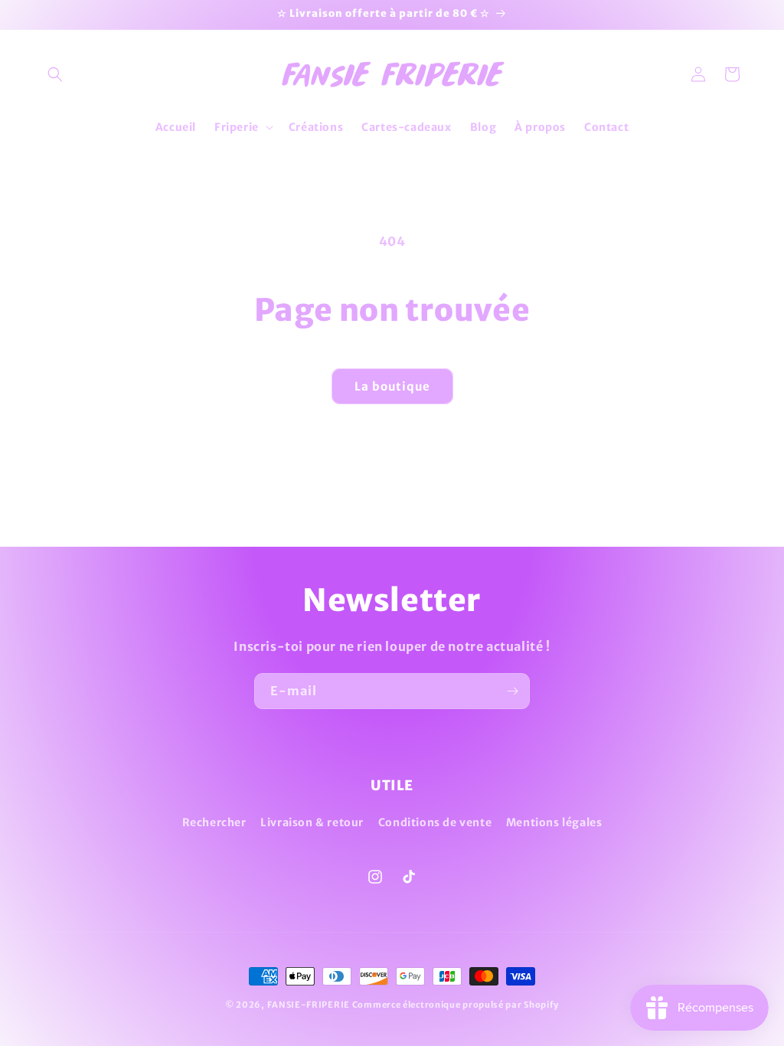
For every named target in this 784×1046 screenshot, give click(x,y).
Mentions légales (554, 822)
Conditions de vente (435, 822)
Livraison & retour (312, 822)
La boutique (392, 386)
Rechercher (214, 822)
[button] (55, 74)
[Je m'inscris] (512, 691)
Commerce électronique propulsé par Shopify (455, 1004)
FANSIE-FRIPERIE (309, 1004)
